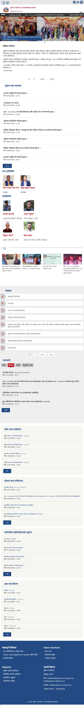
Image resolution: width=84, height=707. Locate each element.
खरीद (18, 365)
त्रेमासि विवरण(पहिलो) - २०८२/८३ (13, 599)
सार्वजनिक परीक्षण (9, 681)
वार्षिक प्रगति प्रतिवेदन (11, 671)
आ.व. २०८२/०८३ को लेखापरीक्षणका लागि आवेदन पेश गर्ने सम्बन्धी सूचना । (41, 15)
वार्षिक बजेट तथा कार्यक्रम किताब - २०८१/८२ (16, 462)
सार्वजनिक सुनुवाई (9, 678)
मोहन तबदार (28, 235)
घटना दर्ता (48, 651)
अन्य (5, 410)
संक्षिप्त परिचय (9, 46)
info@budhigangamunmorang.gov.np (60, 678)
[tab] (42, 296)
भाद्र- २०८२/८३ (8, 617)
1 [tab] (39, 42)
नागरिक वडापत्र (50, 658)
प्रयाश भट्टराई (8, 214)
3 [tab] (44, 42)
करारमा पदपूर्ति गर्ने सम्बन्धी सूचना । (16, 93)
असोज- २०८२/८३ (9, 608)
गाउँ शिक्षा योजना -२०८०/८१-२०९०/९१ (16, 373)
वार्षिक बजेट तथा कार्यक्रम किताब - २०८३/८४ (16, 436)
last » (52, 79)
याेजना (11, 365)
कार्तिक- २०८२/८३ (9, 590)
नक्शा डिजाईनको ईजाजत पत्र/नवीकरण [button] (20, 341)
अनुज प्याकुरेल (29, 214)
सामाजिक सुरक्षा (50, 655)
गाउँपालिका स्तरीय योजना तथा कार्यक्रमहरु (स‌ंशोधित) (20, 393)
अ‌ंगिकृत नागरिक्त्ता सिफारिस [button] (16, 317)
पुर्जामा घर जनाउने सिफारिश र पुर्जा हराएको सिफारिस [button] (24, 334)
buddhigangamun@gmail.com (54, 681)
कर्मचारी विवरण (8, 658)
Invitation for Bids (11, 15)
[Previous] (2, 33)
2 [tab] (42, 42)
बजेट (4, 365)
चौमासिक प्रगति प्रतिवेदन (12, 674)
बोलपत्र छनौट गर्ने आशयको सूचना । (14, 548)
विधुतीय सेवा (28, 365)
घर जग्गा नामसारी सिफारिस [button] (16, 310)
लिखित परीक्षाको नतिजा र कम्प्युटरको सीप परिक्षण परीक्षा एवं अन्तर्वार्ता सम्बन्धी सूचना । (33, 130)
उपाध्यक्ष (23, 192)
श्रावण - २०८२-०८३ (10, 626)
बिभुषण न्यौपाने (8, 235)
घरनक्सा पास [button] (12, 348)
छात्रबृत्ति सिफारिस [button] (14, 296)
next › (42, 79)
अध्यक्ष (5, 192)
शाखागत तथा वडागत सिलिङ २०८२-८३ (15, 453)
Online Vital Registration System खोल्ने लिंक (20, 655)
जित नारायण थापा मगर (11, 188)
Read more (8, 70)
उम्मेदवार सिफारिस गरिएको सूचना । (16, 121)
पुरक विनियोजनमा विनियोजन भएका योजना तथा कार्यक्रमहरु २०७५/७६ (26, 402)
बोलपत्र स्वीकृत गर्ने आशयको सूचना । (14, 565)
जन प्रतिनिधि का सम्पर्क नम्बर (13, 651)
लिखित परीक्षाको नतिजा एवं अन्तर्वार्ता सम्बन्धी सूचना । (22, 148)
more (7, 166)
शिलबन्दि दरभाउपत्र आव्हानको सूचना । (14, 556)
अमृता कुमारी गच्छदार (28, 188)
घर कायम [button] (11, 303)
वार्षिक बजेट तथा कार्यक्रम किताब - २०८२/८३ (16, 445)
